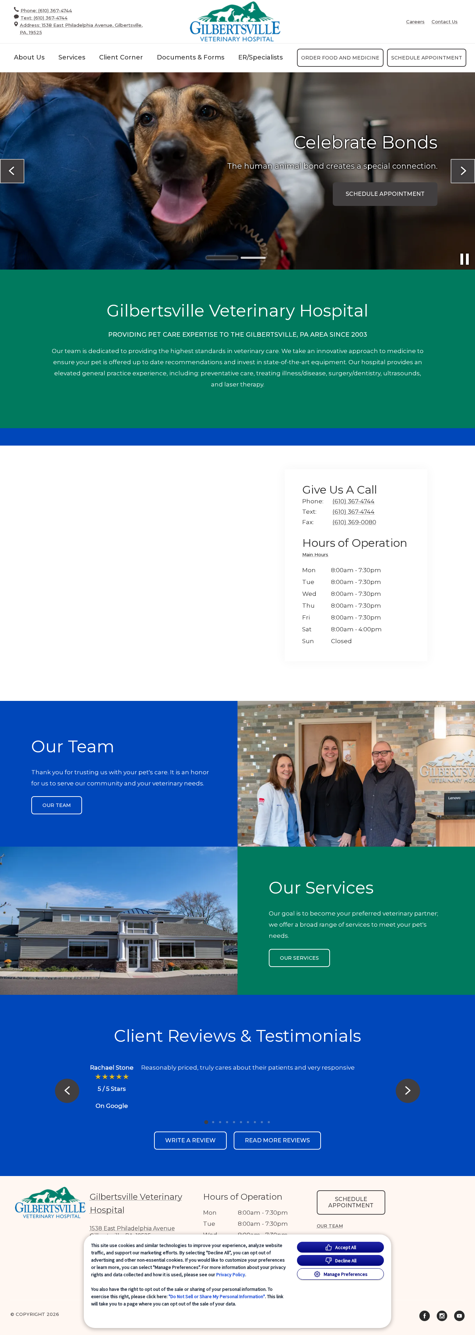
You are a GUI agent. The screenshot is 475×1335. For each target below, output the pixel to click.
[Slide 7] (248, 1122)
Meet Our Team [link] (399, 205)
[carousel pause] (464, 259)
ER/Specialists (260, 57)
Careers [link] (415, 21)
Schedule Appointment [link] (426, 58)
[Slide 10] (268, 1122)
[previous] (12, 171)
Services (71, 57)
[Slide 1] (221, 258)
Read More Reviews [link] (277, 1140)
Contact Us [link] (445, 21)
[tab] (317, 556)
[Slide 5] (234, 1122)
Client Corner (121, 57)
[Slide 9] (261, 1122)
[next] (463, 171)
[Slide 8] (254, 1122)
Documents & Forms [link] (190, 57)
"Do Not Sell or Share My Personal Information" (217, 1296)
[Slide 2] (253, 257)
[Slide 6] (241, 1122)
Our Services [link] (299, 958)
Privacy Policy (230, 1274)
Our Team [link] (56, 805)
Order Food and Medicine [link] (340, 58)
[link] (235, 21)
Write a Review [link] (190, 1140)
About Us (29, 57)
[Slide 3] (220, 1122)
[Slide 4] (227, 1122)
